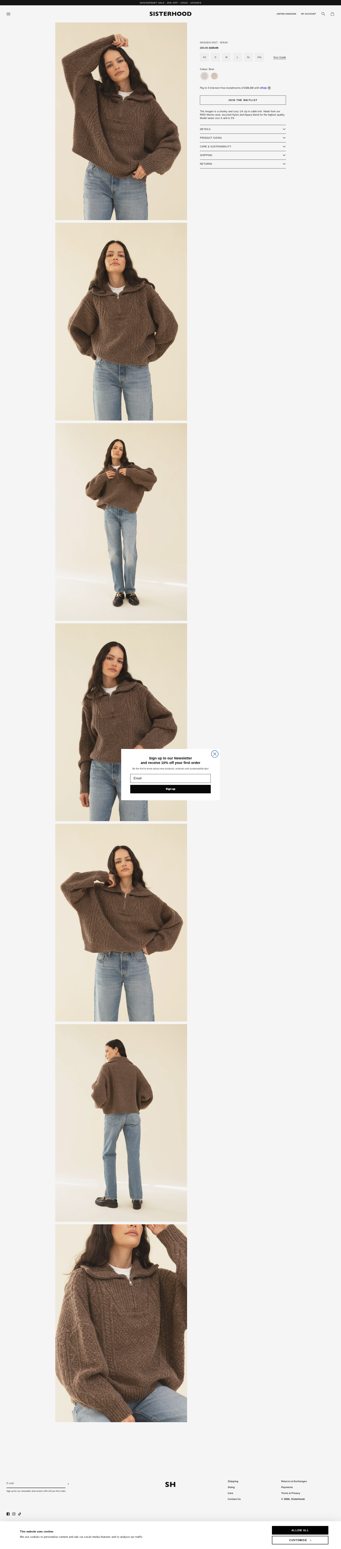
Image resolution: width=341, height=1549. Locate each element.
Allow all (300, 1530)
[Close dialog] (214, 754)
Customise (298, 1540)
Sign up (170, 789)
